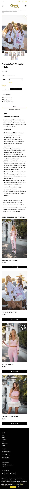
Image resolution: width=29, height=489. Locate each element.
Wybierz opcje (14, 267)
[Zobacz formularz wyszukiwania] (3, 1)
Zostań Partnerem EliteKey (7, 464)
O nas (3, 441)
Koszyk (3, 437)
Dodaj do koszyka (16, 89)
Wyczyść (10, 82)
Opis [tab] (14, 106)
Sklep (3, 435)
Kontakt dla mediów (6, 466)
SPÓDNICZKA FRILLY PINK (10, 416)
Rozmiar (4, 79)
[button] (25, 16)
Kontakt (3, 445)
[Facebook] (22, 1)
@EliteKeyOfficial (5, 457)
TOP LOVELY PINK (7, 364)
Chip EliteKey (5, 443)
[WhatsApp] (25, 1)
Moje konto (4, 439)
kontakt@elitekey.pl (6, 454)
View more (21, 484)
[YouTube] (10, 473)
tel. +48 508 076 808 (6, 451)
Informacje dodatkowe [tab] (14, 109)
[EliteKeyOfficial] (18, 1)
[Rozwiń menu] (3, 6)
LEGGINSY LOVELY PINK (10, 260)
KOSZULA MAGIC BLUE (9, 312)
